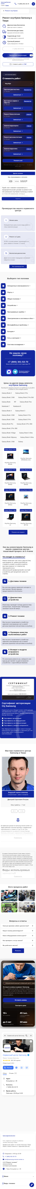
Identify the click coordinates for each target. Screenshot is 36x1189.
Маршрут (9, 1067)
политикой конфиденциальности (20, 59)
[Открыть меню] (33, 4)
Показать (18, 950)
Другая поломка (18, 173)
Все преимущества (18, 266)
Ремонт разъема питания (13, 137)
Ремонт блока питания (12, 114)
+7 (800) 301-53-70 (23, 4)
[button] (14, 811)
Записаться (17, 95)
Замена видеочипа (10, 149)
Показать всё (18, 160)
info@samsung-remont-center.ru (14, 1159)
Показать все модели (18, 532)
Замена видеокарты (11, 126)
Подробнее (18, 198)
